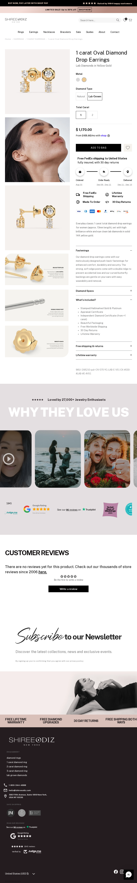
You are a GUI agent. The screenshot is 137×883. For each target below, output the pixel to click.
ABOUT (102, 32)
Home (8, 39)
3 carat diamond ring (17, 771)
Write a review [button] (68, 588)
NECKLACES (49, 32)
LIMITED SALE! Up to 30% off (68, 10)
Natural (81, 96)
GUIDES (89, 32)
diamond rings (14, 758)
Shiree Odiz (16, 881)
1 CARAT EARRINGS (36, 39)
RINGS (21, 32)
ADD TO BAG (98, 147)
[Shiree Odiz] (16, 20)
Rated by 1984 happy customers (114, 3)
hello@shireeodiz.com (20, 790)
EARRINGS (33, 32)
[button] (129, 875)
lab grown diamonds (17, 775)
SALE (78, 32)
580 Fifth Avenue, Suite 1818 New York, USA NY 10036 (28, 796)
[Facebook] (116, 872)
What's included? (86, 300)
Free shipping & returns (89, 346)
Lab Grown (95, 96)
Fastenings (82, 250)
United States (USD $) (17, 873)
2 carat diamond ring (17, 766)
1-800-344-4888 (17, 785)
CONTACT (114, 32)
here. (42, 572)
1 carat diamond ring (17, 762)
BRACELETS (65, 32)
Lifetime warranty (86, 355)
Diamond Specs (85, 291)
